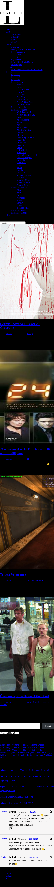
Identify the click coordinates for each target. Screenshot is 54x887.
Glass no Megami (24, 157)
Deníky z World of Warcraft (23, 49)
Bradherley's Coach (25, 137)
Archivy (3, 730)
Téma (8, 215)
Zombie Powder (24, 185)
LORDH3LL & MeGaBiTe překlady (27, 69)
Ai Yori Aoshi (23, 120)
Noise (19, 167)
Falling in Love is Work (27, 155)
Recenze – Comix (19, 82)
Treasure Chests (23, 105)
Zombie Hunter (23, 182)
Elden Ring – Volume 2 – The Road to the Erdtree (22, 747)
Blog (8, 32)
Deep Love (21, 145)
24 (28, 459)
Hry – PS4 (15, 79)
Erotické (20, 84)
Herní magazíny (18, 52)
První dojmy (16, 64)
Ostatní (9, 67)
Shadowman (22, 94)
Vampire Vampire (24, 175)
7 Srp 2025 (32, 812)
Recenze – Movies (19, 188)
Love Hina (21, 165)
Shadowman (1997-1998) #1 (20, 797)
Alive (19, 125)
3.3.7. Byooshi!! (24, 112)
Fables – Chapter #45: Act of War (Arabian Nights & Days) (26, 752)
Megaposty (16, 34)
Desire (19, 147)
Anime (20, 193)
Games (9, 44)
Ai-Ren (20, 122)
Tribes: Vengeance (13, 574)
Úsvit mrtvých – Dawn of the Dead (24, 696)
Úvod (8, 29)
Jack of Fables (23, 89)
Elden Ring (22, 150)
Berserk (20, 132)
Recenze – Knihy (18, 107)
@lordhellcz (22, 812)
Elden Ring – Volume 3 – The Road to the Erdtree (22, 745)
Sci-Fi (19, 200)
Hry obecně (16, 59)
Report (14, 39)
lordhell (9, 333)
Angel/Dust (22, 127)
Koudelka (21, 160)
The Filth (21, 97)
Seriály (20, 203)
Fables (19, 87)
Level (19, 54)
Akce (19, 190)
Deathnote (21, 142)
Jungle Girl (21, 92)
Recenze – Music (18, 210)
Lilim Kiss (21, 162)
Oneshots (21, 170)
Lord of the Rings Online (22, 62)
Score (19, 57)
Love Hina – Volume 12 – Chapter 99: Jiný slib (29, 770)
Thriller (20, 205)
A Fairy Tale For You (26, 115)
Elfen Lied (21, 152)
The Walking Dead (25, 102)
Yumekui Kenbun (24, 180)
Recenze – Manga (19, 110)
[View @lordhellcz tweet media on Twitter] (11, 828)
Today (14, 42)
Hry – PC (15, 74)
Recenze (9, 72)
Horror (20, 195)
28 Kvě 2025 (33, 839)
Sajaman (3, 770)
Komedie (21, 198)
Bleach (20, 135)
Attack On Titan (24, 130)
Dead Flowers (23, 140)
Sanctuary (21, 172)
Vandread (21, 177)
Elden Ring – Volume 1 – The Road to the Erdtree (22, 750)
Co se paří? (16, 47)
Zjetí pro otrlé (23, 208)
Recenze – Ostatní (19, 213)
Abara (19, 117)
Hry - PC (31, 580)
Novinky (15, 37)
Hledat (3, 722)
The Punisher (22, 99)
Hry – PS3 (15, 77)
